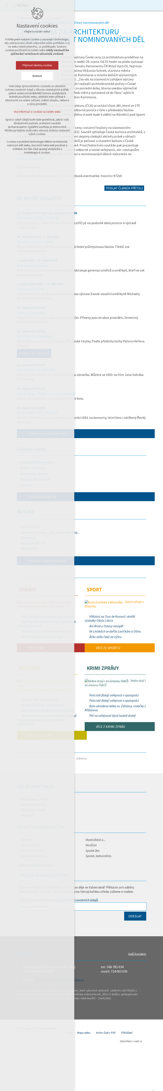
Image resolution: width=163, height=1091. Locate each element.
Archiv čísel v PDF (106, 1033)
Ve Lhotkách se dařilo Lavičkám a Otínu (115, 631)
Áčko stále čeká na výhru (105, 637)
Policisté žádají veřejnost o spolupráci (114, 695)
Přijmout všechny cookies (37, 65)
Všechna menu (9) (41, 497)
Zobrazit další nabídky (46, 561)
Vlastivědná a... (96, 840)
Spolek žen (93, 851)
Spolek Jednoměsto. (99, 856)
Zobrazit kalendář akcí (47, 434)
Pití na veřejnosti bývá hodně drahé (112, 716)
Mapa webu (83, 1033)
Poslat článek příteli (124, 188)
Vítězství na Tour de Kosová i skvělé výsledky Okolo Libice (110, 618)
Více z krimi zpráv (110, 726)
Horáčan (91, 845)
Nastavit (37, 76)
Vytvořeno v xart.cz (131, 1041)
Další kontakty (137, 954)
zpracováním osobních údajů (77, 900)
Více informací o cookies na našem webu (37, 112)
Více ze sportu (107, 648)
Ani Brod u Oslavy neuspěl (106, 626)
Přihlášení (126, 1033)
